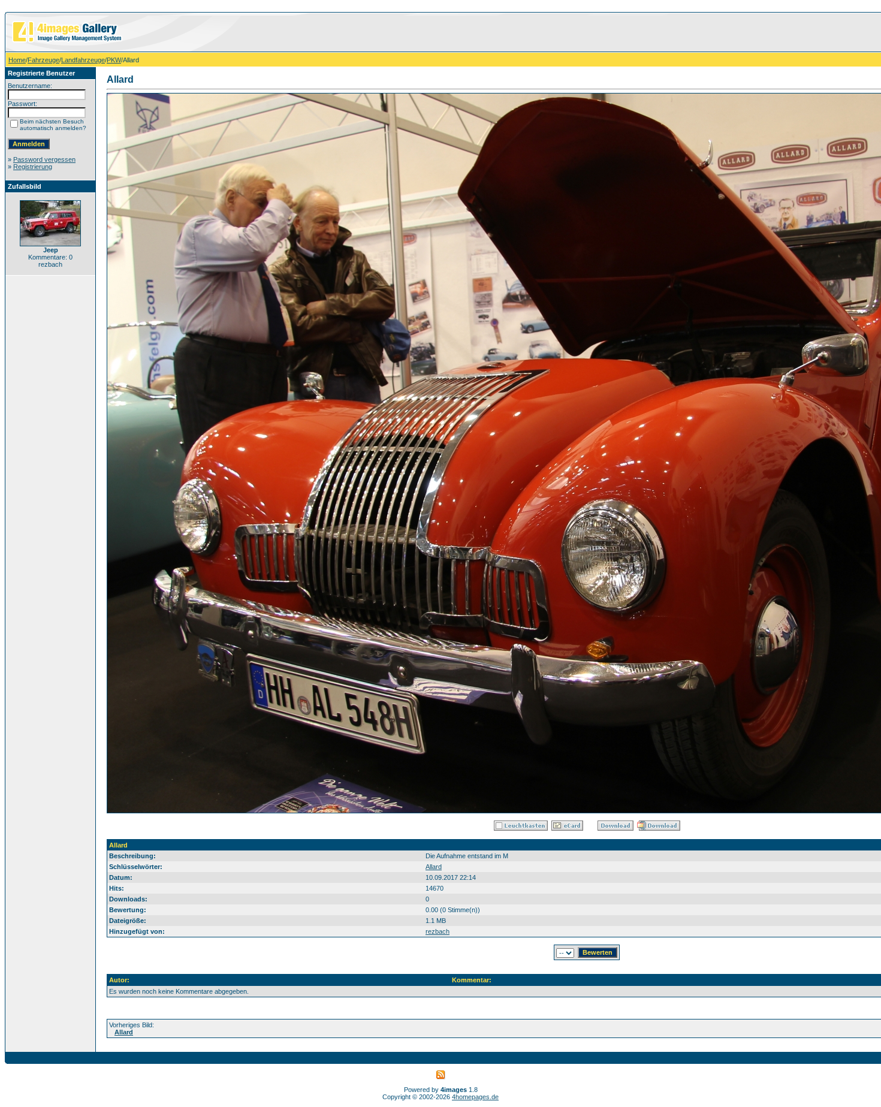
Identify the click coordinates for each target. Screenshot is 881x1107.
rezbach (437, 931)
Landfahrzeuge (83, 60)
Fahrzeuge (43, 60)
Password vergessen (44, 159)
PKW (114, 60)
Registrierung (32, 166)
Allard (434, 866)
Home (17, 60)
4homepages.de (475, 1096)
